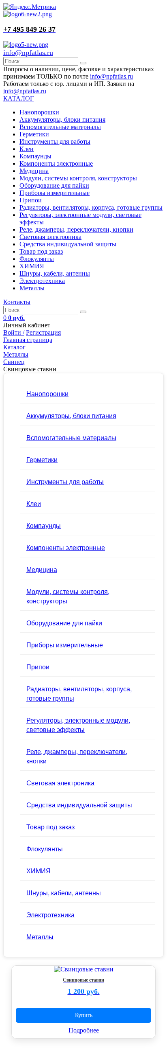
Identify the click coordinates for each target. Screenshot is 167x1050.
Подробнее (84, 1030)
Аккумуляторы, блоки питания (62, 119)
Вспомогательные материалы (60, 126)
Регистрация (43, 332)
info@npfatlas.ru (28, 52)
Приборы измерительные (54, 192)
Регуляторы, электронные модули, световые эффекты (78, 724)
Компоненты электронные (56, 163)
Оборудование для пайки (54, 185)
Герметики (34, 134)
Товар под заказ (41, 251)
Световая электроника (50, 236)
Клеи (26, 148)
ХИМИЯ (31, 266)
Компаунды (35, 156)
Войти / (13, 332)
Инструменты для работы (54, 141)
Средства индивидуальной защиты (67, 244)
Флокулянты (36, 258)
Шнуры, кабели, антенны (54, 273)
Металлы (32, 288)
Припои (30, 200)
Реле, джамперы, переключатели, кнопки (76, 229)
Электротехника (42, 280)
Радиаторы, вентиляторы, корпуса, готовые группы (91, 207)
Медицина (34, 170)
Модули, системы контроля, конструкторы (78, 178)
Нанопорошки (39, 112)
